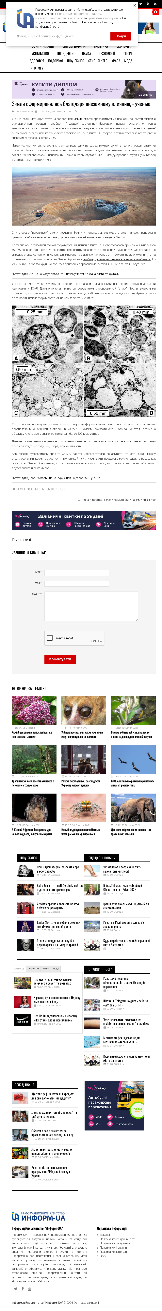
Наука (86, 53)
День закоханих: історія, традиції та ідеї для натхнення (54, 1115)
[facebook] (23, 1289)
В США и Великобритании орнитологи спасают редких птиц (132, 783)
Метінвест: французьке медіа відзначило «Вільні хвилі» (121, 1040)
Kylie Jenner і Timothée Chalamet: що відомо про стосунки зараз (60, 888)
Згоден (121, 36)
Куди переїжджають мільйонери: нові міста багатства (126, 943)
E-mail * (36, 583)
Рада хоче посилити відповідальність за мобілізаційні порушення (124, 983)
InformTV (36, 68)
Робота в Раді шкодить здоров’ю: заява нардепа (124, 925)
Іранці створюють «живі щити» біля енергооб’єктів (126, 906)
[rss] (155, 4)
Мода (128, 60)
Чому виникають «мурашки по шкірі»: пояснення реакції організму (126, 1022)
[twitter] (140, 4)
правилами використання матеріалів (59, 18)
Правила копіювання (113, 1247)
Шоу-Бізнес (75, 60)
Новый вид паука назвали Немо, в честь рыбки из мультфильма (80, 832)
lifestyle (19, 969)
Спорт (128, 53)
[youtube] (148, 4)
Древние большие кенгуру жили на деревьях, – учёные (64, 478)
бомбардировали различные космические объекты (117, 259)
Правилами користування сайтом (79, 14)
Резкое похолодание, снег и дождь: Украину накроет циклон (81, 783)
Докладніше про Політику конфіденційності (45, 36)
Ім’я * (38, 572)
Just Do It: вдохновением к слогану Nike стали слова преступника (55, 1018)
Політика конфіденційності (117, 1239)
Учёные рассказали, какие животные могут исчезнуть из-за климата (82, 734)
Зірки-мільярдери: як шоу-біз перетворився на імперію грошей (57, 943)
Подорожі (55, 60)
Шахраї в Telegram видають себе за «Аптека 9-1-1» (125, 1003)
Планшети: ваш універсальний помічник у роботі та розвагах (53, 981)
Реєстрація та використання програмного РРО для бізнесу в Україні (51, 1172)
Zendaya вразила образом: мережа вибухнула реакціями (58, 906)
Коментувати (60, 659)
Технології (107, 53)
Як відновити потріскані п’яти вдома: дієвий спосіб (122, 869)
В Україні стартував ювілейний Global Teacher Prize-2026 (122, 888)
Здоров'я (37, 60)
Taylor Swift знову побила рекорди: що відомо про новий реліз (59, 925)
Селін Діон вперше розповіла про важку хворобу (58, 869)
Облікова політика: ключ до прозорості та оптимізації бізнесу (52, 1133)
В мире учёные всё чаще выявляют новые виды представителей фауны (131, 734)
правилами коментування (104, 18)
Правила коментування (115, 1252)
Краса (115, 60)
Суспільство (39, 53)
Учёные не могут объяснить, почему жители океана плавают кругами (73, 274)
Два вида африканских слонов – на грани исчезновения (131, 832)
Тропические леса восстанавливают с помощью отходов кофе (33, 783)
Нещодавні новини (101, 858)
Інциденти (65, 53)
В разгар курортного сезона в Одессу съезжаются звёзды (57, 1000)
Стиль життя (97, 60)
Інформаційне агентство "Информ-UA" (37, 1303)
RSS (103, 1256)
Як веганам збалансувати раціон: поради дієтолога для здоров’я (52, 1151)
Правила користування (115, 1243)
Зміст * (36, 594)
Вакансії (105, 1235)
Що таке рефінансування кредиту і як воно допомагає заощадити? (53, 1096)
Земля (78, 119)
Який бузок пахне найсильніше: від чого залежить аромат (32, 734)
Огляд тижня (24, 1085)
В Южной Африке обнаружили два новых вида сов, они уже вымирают (32, 832)
